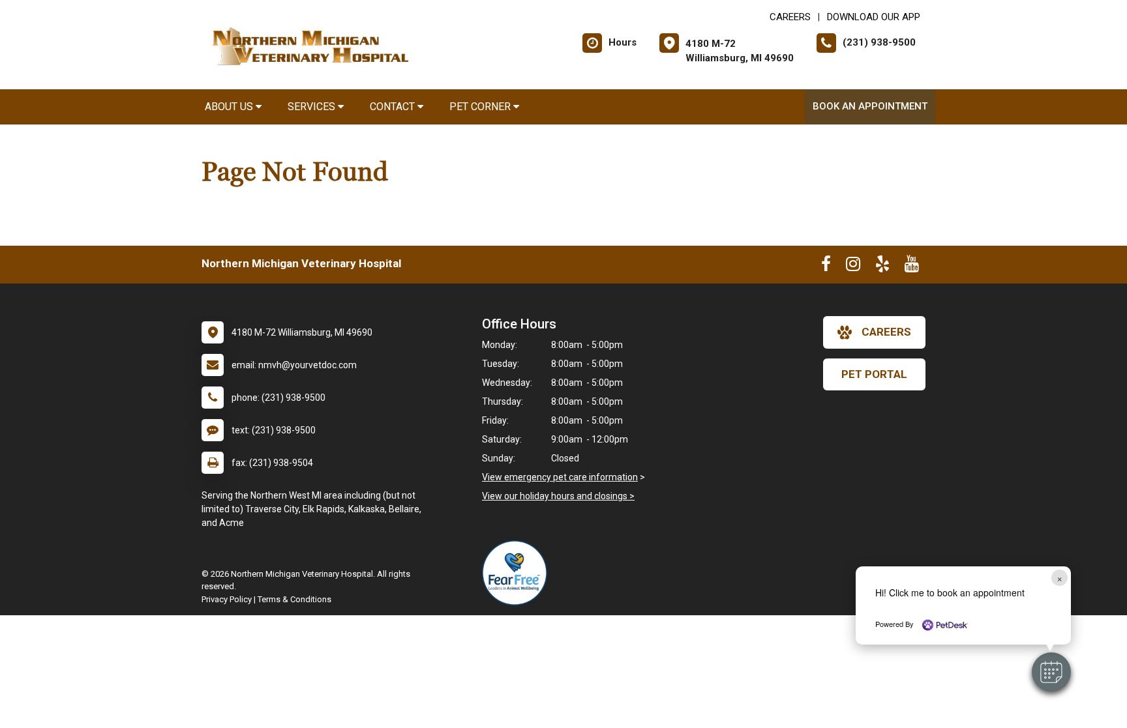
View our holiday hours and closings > (558, 496)
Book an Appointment (870, 106)
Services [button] (313, 106)
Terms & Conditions (294, 599)
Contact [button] (393, 106)
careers (886, 331)
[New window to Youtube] (911, 266)
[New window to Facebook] (826, 266)
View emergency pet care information (560, 477)
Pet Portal (874, 374)
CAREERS (790, 17)
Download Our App (873, 17)
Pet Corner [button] (481, 106)
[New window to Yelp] (882, 266)
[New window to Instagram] (853, 266)
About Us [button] (230, 106)
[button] (1051, 672)
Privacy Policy (227, 599)
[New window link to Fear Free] (518, 572)
